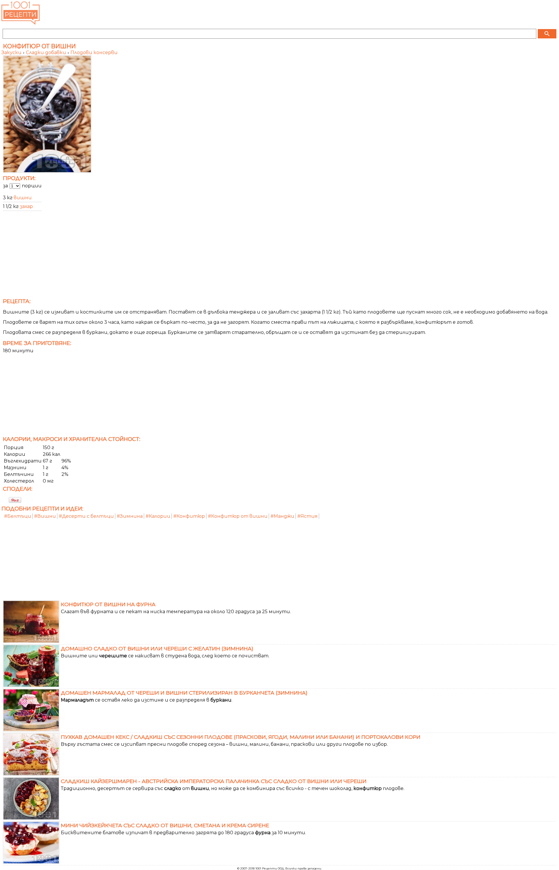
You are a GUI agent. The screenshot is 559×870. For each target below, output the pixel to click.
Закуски (12, 52)
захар (26, 206)
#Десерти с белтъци (86, 516)
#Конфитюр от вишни (238, 516)
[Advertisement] (176, 256)
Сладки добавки (46, 52)
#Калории (158, 516)
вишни (23, 197)
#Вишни (45, 516)
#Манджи (282, 516)
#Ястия (307, 516)
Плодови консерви (94, 52)
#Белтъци (17, 516)
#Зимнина (130, 516)
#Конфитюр (189, 516)
